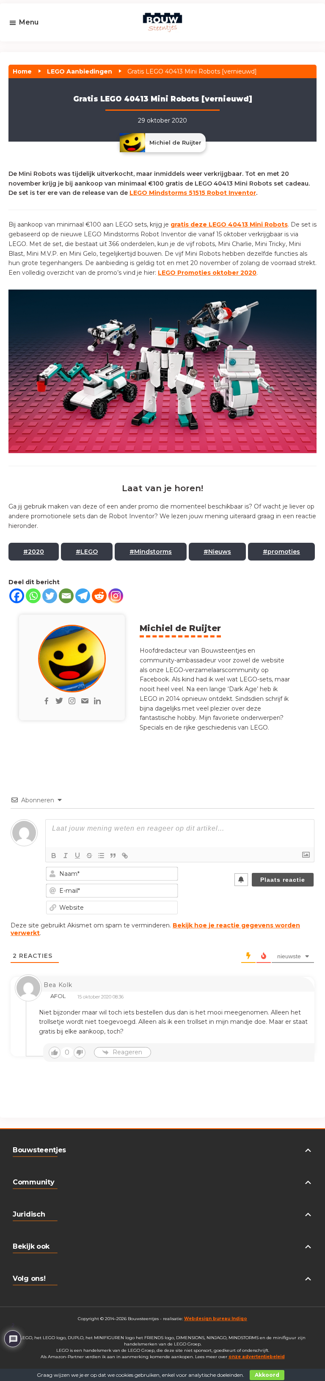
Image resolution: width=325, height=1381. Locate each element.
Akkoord (267, 1375)
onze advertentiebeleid (257, 1356)
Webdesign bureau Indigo (215, 1318)
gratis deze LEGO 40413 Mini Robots (229, 224)
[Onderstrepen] (77, 855)
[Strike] (89, 855)
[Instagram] (115, 595)
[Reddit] (99, 595)
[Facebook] (16, 595)
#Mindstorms (150, 551)
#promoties (281, 551)
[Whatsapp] (33, 595)
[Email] (66, 595)
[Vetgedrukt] (54, 855)
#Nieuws (217, 551)
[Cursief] (66, 855)
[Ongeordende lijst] (101, 855)
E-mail (32, 47)
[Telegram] (82, 595)
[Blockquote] (113, 855)
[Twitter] (49, 595)
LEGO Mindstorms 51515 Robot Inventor (192, 193)
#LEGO (87, 551)
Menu (29, 22)
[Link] (125, 855)
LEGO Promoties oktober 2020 (207, 272)
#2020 (33, 551)
